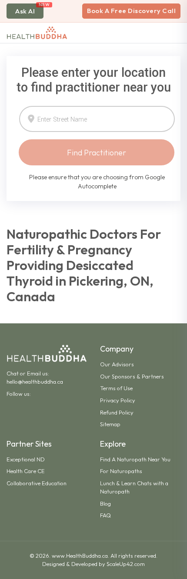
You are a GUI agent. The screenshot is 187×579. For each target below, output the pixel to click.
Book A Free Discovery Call (131, 11)
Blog (105, 503)
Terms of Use (116, 388)
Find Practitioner (96, 153)
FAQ (105, 515)
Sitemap (110, 424)
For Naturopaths (121, 470)
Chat (13, 373)
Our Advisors (117, 364)
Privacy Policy (117, 400)
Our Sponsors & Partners (132, 376)
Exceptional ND (26, 459)
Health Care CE (26, 470)
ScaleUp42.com (126, 563)
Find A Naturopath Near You (135, 459)
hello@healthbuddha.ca (35, 381)
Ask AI (25, 11)
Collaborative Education (37, 483)
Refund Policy (117, 412)
